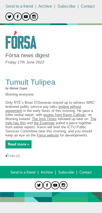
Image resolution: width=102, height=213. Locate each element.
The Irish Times (44, 119)
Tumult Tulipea (30, 82)
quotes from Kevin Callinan (64, 115)
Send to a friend (19, 6)
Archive (45, 6)
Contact (88, 6)
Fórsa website (48, 135)
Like (12, 155)
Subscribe (66, 6)
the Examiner (44, 123)
